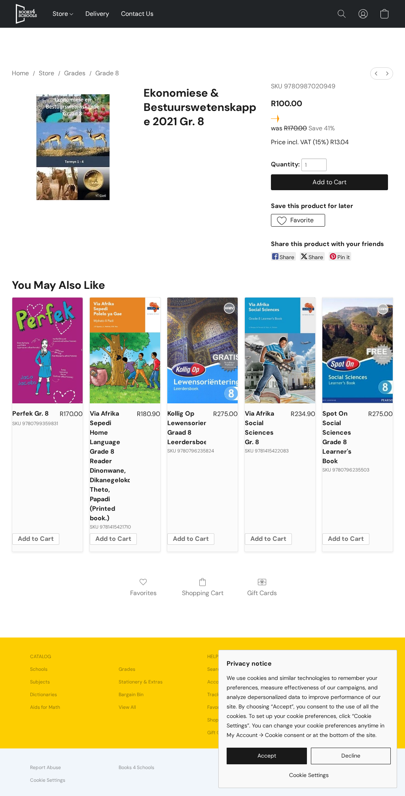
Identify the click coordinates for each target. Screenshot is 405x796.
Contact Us (137, 14)
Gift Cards (262, 593)
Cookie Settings (47, 780)
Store (61, 14)
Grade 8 (107, 73)
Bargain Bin (131, 694)
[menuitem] (376, 73)
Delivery (97, 14)
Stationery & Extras (141, 682)
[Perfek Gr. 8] (47, 350)
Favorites (143, 593)
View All (127, 707)
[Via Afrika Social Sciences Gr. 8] (280, 350)
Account (216, 682)
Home (20, 73)
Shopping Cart (202, 593)
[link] (309, 772)
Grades (74, 73)
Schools (38, 669)
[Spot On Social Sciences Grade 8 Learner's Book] (357, 350)
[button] (26, 14)
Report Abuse (45, 767)
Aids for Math (45, 707)
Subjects (40, 682)
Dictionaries (43, 694)
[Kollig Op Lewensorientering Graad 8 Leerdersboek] (202, 350)
